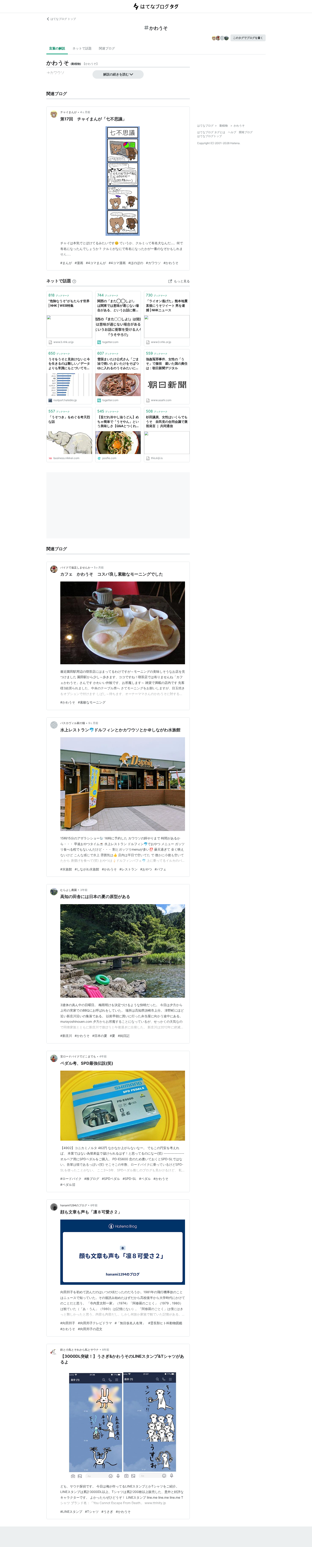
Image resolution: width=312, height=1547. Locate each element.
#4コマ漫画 (117, 263)
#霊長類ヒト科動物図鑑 (165, 1323)
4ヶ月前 (85, 112)
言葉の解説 (57, 48)
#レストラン (128, 869)
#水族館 (66, 869)
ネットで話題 (82, 48)
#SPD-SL (129, 1179)
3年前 (83, 890)
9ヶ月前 (93, 723)
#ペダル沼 (67, 1184)
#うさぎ (107, 1511)
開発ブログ (246, 132)
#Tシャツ (92, 1511)
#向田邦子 (67, 1323)
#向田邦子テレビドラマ (95, 1323)
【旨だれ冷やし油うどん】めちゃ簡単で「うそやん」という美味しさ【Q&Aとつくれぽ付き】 (118, 421)
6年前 (94, 1205)
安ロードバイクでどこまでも (78, 1056)
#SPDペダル (111, 1179)
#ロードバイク (71, 1179)
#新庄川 (66, 1036)
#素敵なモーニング (92, 702)
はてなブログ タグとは (211, 132)
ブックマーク (58, 295)
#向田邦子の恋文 (90, 1329)
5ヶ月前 (99, 567)
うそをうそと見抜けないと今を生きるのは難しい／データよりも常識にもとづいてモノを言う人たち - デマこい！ (69, 364)
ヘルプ (232, 132)
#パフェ (160, 869)
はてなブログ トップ (63, 19)
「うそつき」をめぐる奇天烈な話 (69, 419)
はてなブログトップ (209, 136)
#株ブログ (91, 1179)
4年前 (103, 1056)
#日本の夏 (99, 1036)
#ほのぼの (135, 263)
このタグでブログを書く (248, 37)
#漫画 (79, 263)
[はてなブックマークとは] (74, 280)
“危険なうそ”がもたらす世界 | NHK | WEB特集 (69, 303)
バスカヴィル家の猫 (72, 723)
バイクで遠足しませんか (75, 567)
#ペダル (145, 1179)
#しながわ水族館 (87, 869)
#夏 (112, 1036)
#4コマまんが (96, 263)
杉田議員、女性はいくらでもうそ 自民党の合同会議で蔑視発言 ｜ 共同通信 (167, 421)
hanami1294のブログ (73, 1205)
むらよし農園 (68, 890)
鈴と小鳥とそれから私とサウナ (79, 1349)
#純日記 (124, 1036)
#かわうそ (171, 263)
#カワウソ (153, 263)
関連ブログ (107, 48)
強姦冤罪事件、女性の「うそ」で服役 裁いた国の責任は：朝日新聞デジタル (167, 363)
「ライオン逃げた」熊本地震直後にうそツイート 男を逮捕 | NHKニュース (167, 305)
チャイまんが (68, 112)
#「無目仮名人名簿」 (130, 1323)
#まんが (66, 263)
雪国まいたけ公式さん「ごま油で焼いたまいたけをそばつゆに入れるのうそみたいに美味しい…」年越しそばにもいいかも (118, 364)
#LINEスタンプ (71, 1511)
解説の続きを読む (116, 74)
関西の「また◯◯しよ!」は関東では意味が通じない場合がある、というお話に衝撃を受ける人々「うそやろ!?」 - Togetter (118, 305)
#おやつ (146, 869)
